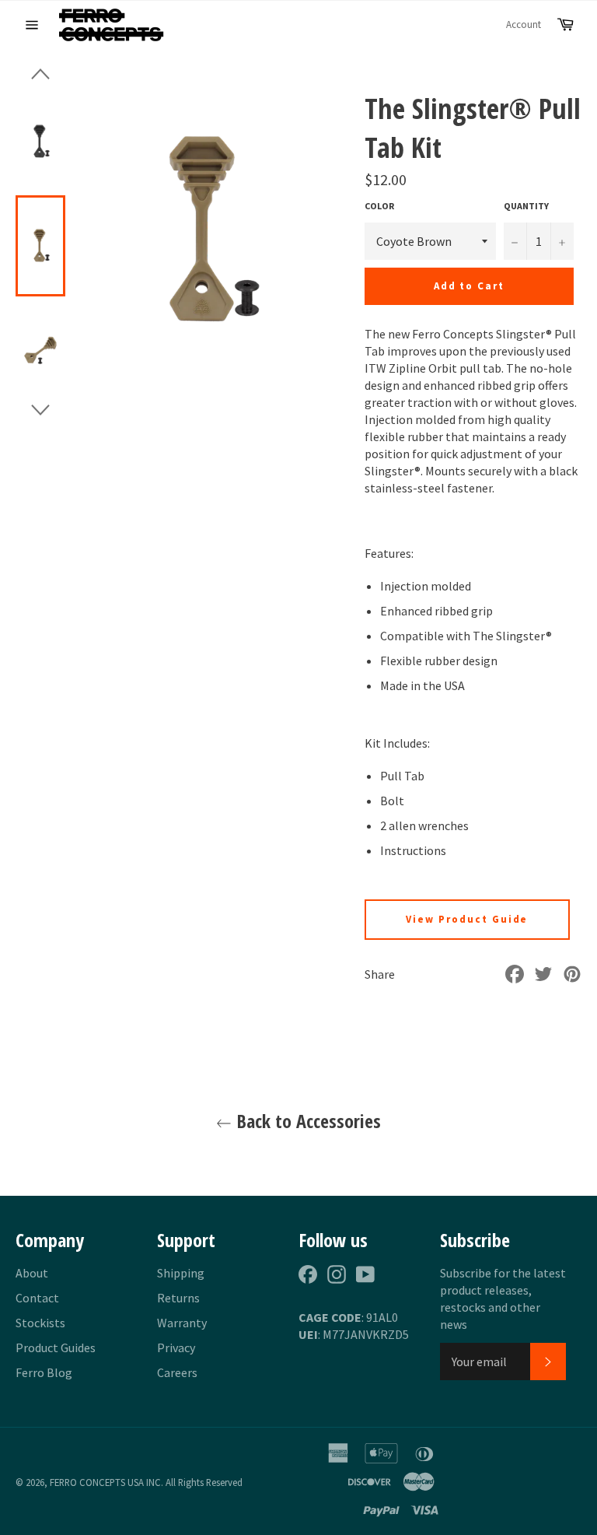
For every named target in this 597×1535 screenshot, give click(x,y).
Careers (177, 1372)
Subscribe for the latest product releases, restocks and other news (503, 1298)
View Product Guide (467, 919)
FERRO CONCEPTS (87, 1482)
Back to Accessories (306, 1121)
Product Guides (56, 1347)
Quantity (526, 206)
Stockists (40, 1322)
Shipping (180, 1273)
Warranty (182, 1322)
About (32, 1273)
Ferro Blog (44, 1372)
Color (379, 206)
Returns (178, 1297)
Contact (37, 1297)
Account (523, 24)
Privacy (176, 1347)
